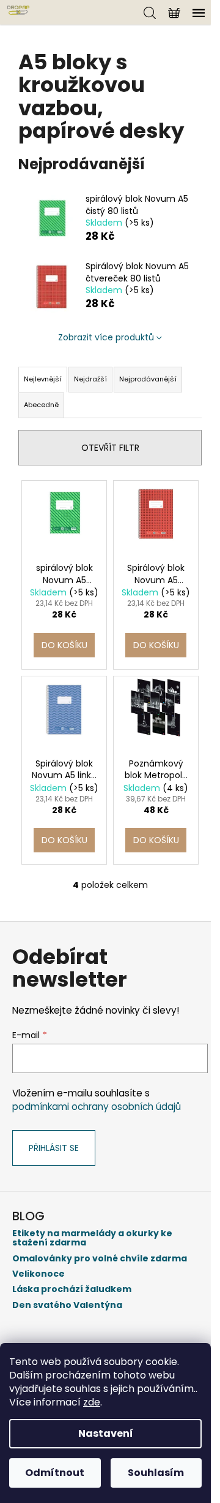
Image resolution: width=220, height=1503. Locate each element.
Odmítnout (54, 1473)
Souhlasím (156, 1473)
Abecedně (41, 405)
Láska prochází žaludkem (71, 1289)
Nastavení (105, 1433)
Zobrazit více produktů (106, 337)
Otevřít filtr (110, 448)
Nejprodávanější (148, 379)
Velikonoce (38, 1274)
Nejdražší (90, 379)
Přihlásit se (54, 1148)
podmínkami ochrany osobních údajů (96, 1106)
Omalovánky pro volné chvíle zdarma (99, 1258)
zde (91, 1402)
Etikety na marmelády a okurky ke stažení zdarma (92, 1238)
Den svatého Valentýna (67, 1305)
